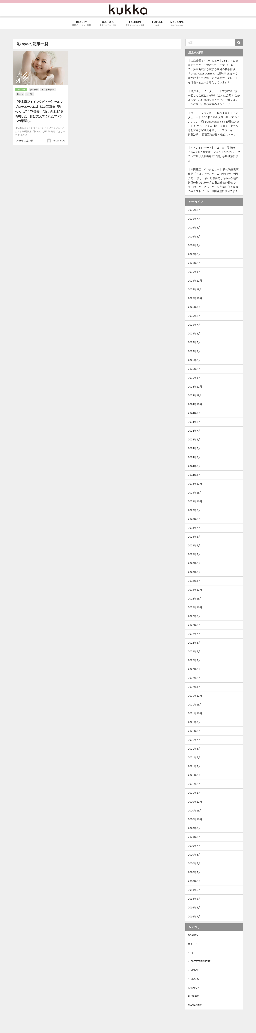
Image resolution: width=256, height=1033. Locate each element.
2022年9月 (194, 616)
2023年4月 (194, 554)
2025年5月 (194, 342)
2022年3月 (194, 669)
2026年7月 (194, 218)
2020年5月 (194, 863)
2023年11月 (195, 492)
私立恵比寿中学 (48, 90)
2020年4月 (194, 872)
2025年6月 (194, 333)
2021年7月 (194, 739)
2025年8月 (194, 315)
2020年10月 (195, 819)
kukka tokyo (59, 140)
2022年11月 (195, 598)
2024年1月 (194, 474)
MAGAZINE (195, 1005)
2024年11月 (195, 395)
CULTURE (21, 90)
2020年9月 (194, 828)
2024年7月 (194, 430)
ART (193, 952)
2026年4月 (194, 245)
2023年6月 (194, 536)
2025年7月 (194, 324)
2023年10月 (195, 501)
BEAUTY (193, 935)
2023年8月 (194, 519)
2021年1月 (194, 792)
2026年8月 (194, 209)
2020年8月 (194, 836)
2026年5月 (194, 236)
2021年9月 (194, 722)
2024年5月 (194, 448)
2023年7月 (194, 527)
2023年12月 (195, 483)
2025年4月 (194, 351)
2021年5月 (194, 757)
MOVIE (195, 970)
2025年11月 (195, 289)
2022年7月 (194, 633)
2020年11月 (195, 810)
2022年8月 (194, 625)
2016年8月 (194, 907)
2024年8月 (194, 421)
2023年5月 (194, 545)
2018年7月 (194, 881)
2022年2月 (194, 677)
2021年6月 (194, 748)
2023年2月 (194, 572)
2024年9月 (194, 413)
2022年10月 (195, 607)
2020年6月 (194, 854)
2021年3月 (194, 775)
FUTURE (193, 996)
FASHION (193, 987)
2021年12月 (195, 695)
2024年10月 (195, 404)
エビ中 (29, 94)
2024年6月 (194, 439)
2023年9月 (194, 510)
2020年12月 (195, 801)
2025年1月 (194, 377)
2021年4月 (194, 766)
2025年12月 (195, 280)
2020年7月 (194, 845)
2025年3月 (194, 360)
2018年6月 (194, 889)
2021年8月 (194, 730)
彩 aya (20, 94)
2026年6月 (194, 227)
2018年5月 (194, 898)
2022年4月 (194, 660)
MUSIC (195, 978)
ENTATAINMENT (200, 961)
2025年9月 (194, 307)
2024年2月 (194, 466)
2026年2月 (194, 262)
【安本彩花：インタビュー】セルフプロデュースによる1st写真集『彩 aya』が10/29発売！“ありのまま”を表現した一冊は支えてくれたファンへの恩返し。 (39, 111)
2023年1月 (194, 580)
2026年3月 (194, 254)
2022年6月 (194, 642)
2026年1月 (194, 271)
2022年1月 (194, 686)
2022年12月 (195, 589)
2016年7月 (194, 916)
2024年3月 (194, 457)
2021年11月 (195, 704)
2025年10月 (195, 298)
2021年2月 (194, 783)
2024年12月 (195, 386)
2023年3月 (194, 563)
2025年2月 (194, 368)
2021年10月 (195, 713)
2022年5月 (194, 651)
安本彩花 (34, 90)
